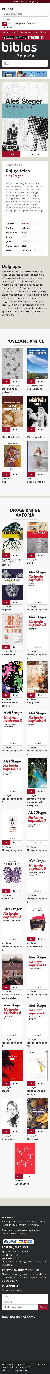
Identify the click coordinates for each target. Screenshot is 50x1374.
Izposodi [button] (34, 154)
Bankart (21, 1233)
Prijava (43, 1307)
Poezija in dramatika (14, 165)
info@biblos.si (13, 1258)
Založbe (15, 32)
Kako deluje (33, 32)
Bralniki (23, 32)
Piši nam (42, 32)
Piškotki (5, 1370)
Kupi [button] (11, 154)
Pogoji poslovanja (19, 1370)
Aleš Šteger (14, 176)
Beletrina (26, 223)
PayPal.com (8, 1233)
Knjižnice (6, 32)
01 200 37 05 (12, 1254)
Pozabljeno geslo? (16, 23)
